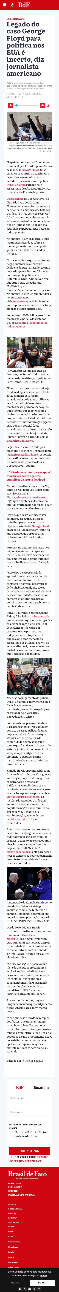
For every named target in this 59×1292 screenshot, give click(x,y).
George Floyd (30, 170)
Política (12, 1204)
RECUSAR (16, 1283)
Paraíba (11, 1252)
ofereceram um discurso (31, 497)
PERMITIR (42, 1283)
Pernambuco (13, 1262)
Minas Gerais (13, 1247)
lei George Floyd (38, 526)
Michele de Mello (15, 97)
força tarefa (41, 616)
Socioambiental (15, 1222)
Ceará (10, 1237)
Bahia (10, 1231)
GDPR (43, 1275)
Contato (13, 1191)
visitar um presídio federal (24, 796)
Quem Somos (14, 1183)
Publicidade (15, 1187)
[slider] (27, 105)
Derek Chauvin (16, 185)
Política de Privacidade (21, 1195)
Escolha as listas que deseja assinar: (25, 1126)
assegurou (19, 301)
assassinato (16, 198)
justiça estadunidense (24, 454)
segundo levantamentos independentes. (27, 324)
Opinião (11, 1227)
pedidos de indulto (18, 819)
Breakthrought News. (20, 440)
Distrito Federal (14, 1242)
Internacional (15, 1209)
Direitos (12, 1213)
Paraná (11, 1257)
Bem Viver (12, 1218)
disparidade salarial (19, 852)
